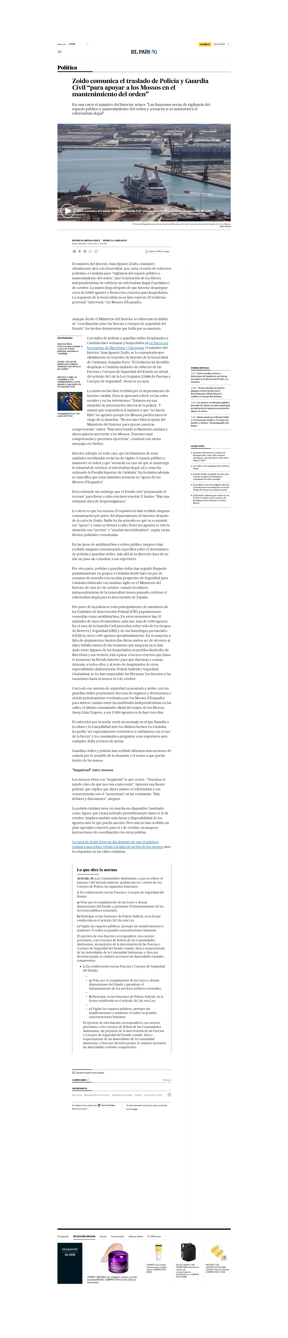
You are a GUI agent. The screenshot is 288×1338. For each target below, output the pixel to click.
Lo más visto (197, 446)
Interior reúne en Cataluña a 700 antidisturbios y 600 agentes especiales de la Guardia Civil (69, 382)
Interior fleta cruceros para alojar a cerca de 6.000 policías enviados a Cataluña (69, 349)
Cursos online (117, 1236)
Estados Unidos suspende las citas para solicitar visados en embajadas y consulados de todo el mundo (211, 476)
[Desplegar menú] (59, 51)
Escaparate (63, 1236)
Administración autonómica (96, 1095)
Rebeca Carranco (115, 240)
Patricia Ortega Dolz (86, 240)
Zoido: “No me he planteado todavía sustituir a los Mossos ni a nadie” (69, 365)
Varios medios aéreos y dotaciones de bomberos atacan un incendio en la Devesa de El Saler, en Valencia (209, 377)
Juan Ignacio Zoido (153, 1095)
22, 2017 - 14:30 (97, 244)
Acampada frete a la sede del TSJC (68, 415)
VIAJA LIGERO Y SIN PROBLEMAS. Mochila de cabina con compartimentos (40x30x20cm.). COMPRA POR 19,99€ (187, 1271)
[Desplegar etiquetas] (169, 1095)
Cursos (103, 1236)
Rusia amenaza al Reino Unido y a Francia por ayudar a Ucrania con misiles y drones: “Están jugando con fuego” (210, 421)
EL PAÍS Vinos (154, 1236)
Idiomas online (136, 1236)
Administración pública (122, 1095)
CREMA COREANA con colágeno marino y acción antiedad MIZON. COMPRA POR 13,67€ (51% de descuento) (112, 1280)
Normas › (167, 1080)
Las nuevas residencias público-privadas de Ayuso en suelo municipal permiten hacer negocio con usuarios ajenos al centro (210, 407)
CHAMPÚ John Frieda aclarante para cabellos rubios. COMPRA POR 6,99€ (156, 1268)
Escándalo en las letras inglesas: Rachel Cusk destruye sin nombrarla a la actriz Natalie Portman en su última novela (211, 487)
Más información (79, 1109)
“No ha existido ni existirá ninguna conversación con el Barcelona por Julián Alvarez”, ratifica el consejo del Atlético (208, 392)
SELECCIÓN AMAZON (84, 1236)
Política (67, 68)
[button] (144, 173)
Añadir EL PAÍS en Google (159, 251)
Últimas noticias (200, 368)
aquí (135, 1109)
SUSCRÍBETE (205, 44)
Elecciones (77, 1095)
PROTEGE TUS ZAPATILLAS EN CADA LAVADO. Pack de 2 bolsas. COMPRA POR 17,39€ (217, 1268)
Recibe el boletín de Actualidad (90, 1073)
